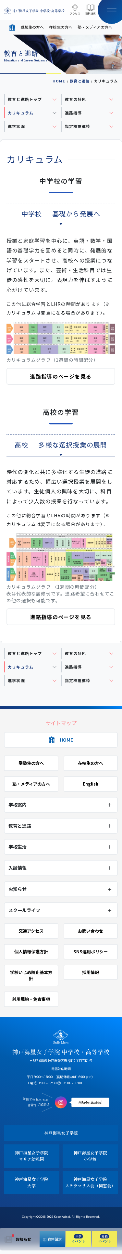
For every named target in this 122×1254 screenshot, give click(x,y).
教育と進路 (80, 80)
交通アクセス (30, 931)
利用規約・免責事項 (31, 999)
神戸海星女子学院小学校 (90, 1156)
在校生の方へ (60, 27)
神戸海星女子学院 (61, 1133)
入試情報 (17, 867)
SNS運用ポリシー (90, 952)
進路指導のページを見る (61, 376)
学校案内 (17, 804)
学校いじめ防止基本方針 (31, 975)
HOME (59, 80)
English (90, 784)
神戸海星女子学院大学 (31, 1182)
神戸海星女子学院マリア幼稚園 (31, 1156)
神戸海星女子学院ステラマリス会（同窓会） (90, 1182)
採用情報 (90, 972)
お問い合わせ (90, 931)
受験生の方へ (32, 27)
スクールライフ (24, 910)
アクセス (75, 13)
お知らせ (23, 1239)
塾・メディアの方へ (95, 27)
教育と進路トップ (25, 99)
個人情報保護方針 (31, 952)
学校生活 (17, 846)
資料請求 (90, 13)
